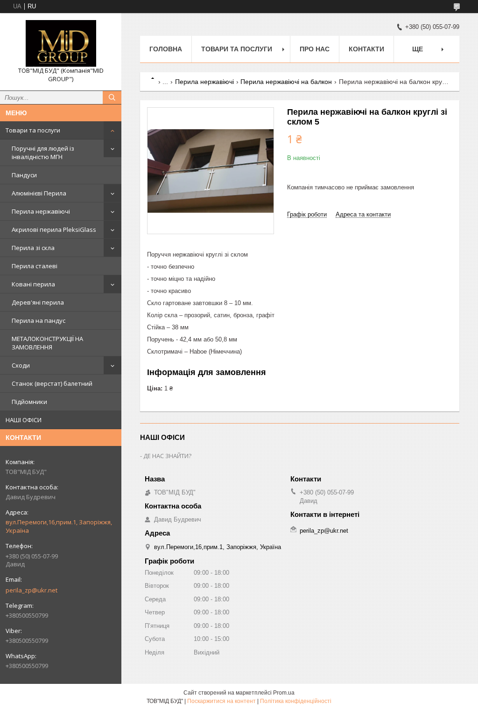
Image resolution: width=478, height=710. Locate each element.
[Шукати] (112, 97)
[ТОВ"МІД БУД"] (60, 43)
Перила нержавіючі (41, 211)
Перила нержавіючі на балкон (286, 81)
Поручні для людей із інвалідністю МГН (43, 152)
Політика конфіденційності (295, 701)
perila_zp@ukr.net (31, 590)
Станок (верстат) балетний (52, 383)
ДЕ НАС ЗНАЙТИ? (167, 456)
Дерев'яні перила (38, 302)
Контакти (366, 49)
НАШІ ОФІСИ (24, 420)
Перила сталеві (34, 266)
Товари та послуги (33, 130)
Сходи (21, 365)
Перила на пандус (38, 320)
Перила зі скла (33, 248)
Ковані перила (33, 284)
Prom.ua (284, 692)
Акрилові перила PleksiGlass (54, 229)
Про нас (315, 49)
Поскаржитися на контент (221, 701)
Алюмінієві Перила (39, 193)
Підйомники (29, 401)
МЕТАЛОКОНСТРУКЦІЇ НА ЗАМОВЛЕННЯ (47, 342)
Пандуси (24, 175)
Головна (165, 49)
